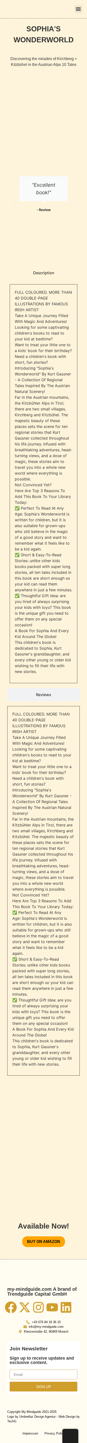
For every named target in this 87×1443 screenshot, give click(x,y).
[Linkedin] (66, 1307)
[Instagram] (38, 1307)
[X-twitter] (25, 1307)
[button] (78, 9)
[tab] (43, 272)
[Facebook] (11, 1307)
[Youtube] (52, 1307)
